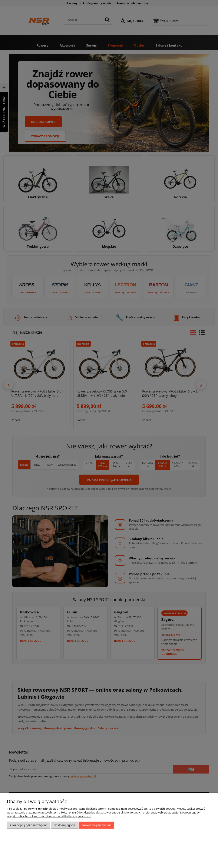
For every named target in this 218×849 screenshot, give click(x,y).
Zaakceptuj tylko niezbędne (28, 825)
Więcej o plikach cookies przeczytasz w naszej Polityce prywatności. (49, 816)
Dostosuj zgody (64, 825)
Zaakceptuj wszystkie (97, 825)
